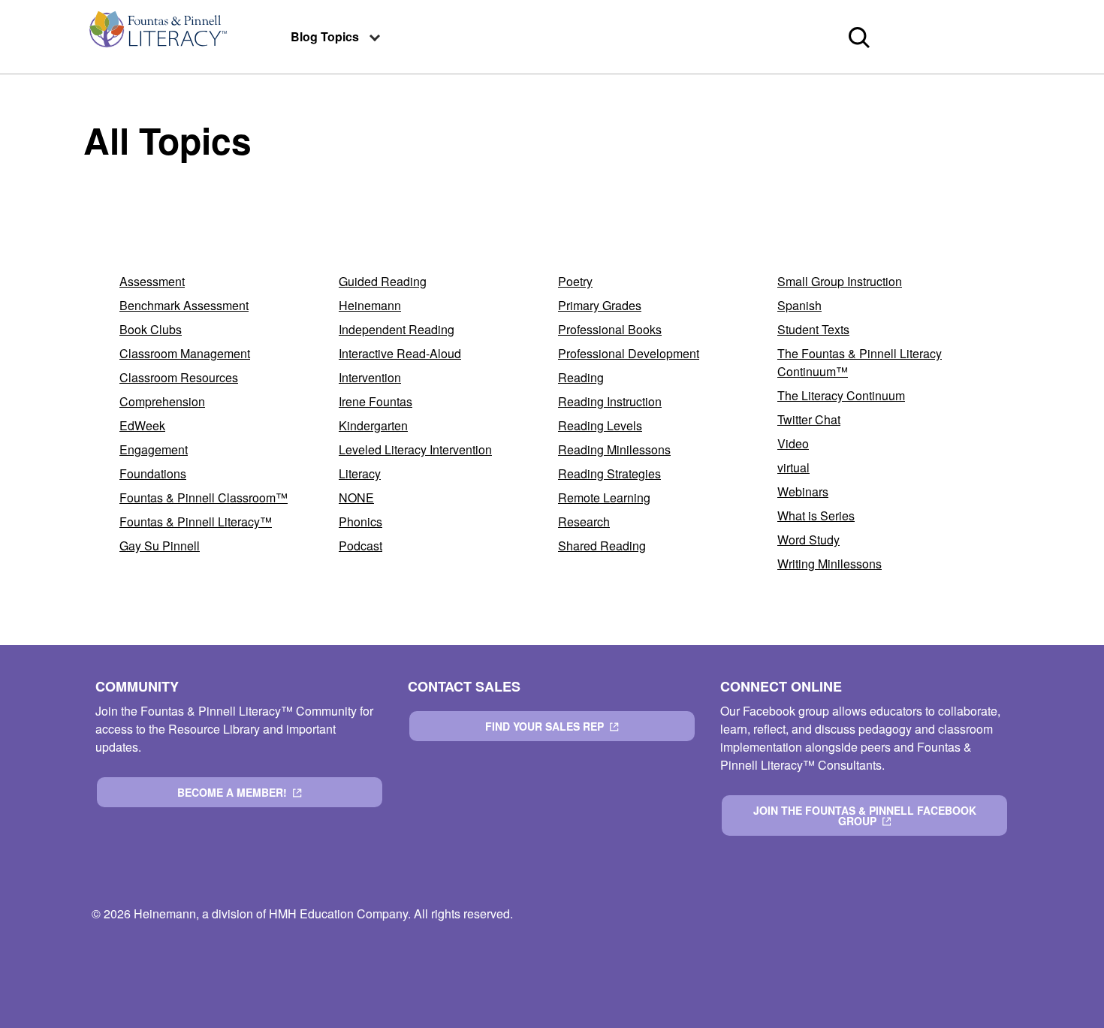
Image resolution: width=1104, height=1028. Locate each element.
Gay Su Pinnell (159, 545)
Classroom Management (184, 353)
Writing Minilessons (829, 563)
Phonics (360, 521)
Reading (581, 377)
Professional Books (610, 329)
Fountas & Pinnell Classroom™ (203, 497)
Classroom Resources (178, 377)
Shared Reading (602, 545)
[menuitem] (157, 37)
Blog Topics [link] (325, 36)
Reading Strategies (609, 473)
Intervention (370, 377)
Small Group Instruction (839, 281)
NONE (356, 497)
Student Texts (813, 329)
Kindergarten (373, 425)
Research (584, 521)
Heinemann (370, 305)
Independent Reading (396, 329)
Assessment (152, 281)
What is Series (816, 515)
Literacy (360, 473)
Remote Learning (604, 497)
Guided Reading (383, 281)
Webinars (802, 491)
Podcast (360, 545)
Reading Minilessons (614, 449)
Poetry (575, 281)
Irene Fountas (375, 401)
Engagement (153, 449)
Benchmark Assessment (184, 305)
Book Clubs (150, 329)
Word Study (808, 539)
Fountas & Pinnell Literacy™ (195, 521)
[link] (157, 37)
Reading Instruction (610, 401)
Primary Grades (599, 305)
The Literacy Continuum (841, 395)
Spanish (799, 305)
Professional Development (628, 353)
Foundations (152, 473)
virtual (793, 467)
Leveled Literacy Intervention (415, 449)
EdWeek (142, 425)
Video (793, 443)
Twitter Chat (808, 419)
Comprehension (162, 401)
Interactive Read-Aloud (400, 353)
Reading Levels (600, 425)
